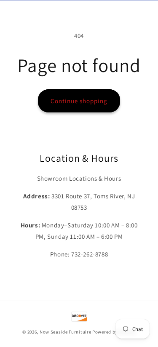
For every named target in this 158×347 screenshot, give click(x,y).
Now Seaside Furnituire (65, 332)
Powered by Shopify (114, 332)
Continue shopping (79, 101)
